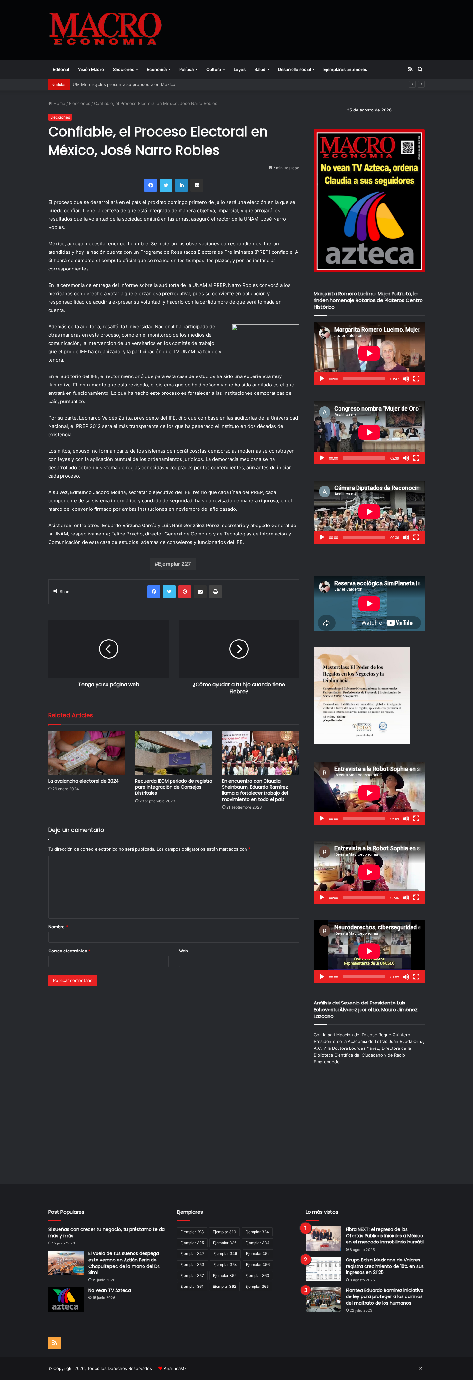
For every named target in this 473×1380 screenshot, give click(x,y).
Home (58, 103)
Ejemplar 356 (258, 1264)
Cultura (213, 69)
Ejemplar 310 (224, 1231)
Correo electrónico (69, 950)
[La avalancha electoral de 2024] (86, 752)
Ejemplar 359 (224, 1275)
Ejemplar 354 (225, 1264)
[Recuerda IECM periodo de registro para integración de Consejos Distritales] (173, 752)
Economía (157, 69)
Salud (260, 69)
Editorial (61, 69)
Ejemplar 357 (192, 1275)
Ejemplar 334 (258, 1242)
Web (183, 950)
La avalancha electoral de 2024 (83, 781)
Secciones (123, 69)
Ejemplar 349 (225, 1253)
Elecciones (79, 103)
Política (186, 69)
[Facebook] (150, 185)
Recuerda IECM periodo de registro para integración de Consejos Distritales (173, 787)
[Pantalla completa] (416, 379)
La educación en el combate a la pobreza (114, 84)
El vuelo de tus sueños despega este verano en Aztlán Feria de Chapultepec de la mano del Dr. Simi (124, 1263)
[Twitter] (166, 185)
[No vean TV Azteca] (66, 1299)
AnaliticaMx (175, 1368)
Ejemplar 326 (224, 1242)
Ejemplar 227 (174, 564)
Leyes (240, 69)
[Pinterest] (184, 591)
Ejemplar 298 (192, 1231)
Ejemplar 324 (257, 1231)
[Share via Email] (196, 185)
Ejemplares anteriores (345, 69)
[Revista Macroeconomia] (105, 30)
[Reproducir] (322, 379)
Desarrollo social (294, 69)
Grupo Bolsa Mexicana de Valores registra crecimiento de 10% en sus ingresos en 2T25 (385, 1266)
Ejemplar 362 (224, 1286)
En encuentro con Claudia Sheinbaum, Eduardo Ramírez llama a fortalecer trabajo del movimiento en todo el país (255, 790)
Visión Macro (91, 69)
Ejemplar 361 (192, 1286)
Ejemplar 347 (192, 1253)
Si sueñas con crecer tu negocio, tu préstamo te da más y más (106, 1232)
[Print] (215, 591)
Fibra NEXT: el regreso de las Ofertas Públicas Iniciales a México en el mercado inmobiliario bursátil (385, 1235)
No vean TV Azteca (109, 1290)
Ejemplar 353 (192, 1264)
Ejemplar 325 (192, 1242)
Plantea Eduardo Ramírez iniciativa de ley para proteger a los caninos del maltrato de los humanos (384, 1296)
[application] (369, 353)
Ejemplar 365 (257, 1286)
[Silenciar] (406, 379)
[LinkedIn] (181, 185)
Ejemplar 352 (258, 1253)
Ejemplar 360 (257, 1275)
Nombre (58, 926)
